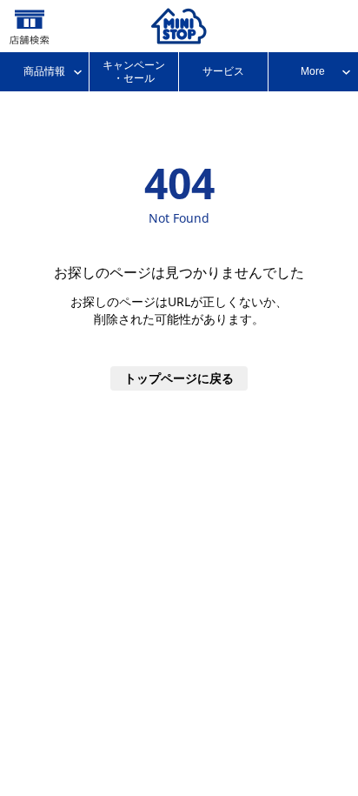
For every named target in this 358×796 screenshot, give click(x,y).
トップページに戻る (179, 378)
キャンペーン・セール (134, 71)
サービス (223, 71)
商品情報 (44, 71)
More (313, 71)
